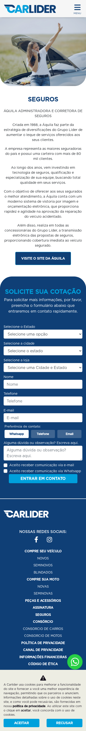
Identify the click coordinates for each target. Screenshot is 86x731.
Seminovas (43, 593)
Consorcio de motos (43, 636)
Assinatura (43, 607)
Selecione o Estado (19, 327)
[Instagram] (47, 538)
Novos (43, 558)
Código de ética (43, 664)
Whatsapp (16, 434)
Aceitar (21, 723)
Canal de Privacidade (43, 650)
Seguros (43, 615)
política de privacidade (29, 706)
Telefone (10, 393)
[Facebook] (34, 538)
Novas (43, 586)
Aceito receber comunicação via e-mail (41, 465)
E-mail (9, 410)
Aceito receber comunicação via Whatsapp (45, 471)
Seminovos (43, 565)
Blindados (43, 572)
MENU (77, 13)
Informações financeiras (43, 657)
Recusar (64, 723)
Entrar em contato (43, 478)
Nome (8, 377)
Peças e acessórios (43, 600)
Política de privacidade (43, 643)
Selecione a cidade (19, 343)
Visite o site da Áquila (43, 258)
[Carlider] (30, 9)
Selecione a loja (16, 360)
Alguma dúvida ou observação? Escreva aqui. (41, 443)
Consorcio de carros (43, 629)
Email (69, 434)
